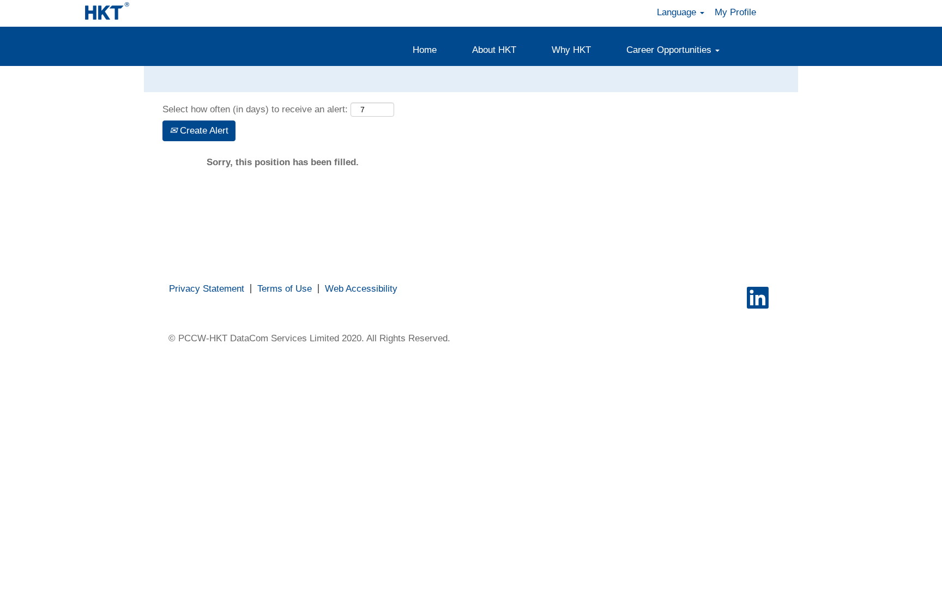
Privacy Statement (206, 289)
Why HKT (571, 50)
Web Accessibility (361, 289)
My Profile (735, 12)
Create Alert (202, 130)
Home (425, 50)
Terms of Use (284, 289)
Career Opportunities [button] (670, 50)
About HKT (494, 50)
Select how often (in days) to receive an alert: (255, 109)
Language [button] (678, 12)
